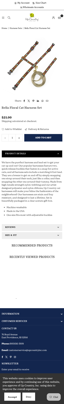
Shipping (6, 121)
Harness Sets (16, 28)
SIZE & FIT (11, 235)
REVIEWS (10, 227)
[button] (59, 17)
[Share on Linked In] (38, 100)
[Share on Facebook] (24, 100)
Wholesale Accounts (33, 7)
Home (4, 28)
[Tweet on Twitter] (29, 100)
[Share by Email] (47, 100)
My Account (23, 2)
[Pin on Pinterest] (33, 100)
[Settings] (53, 17)
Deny (29, 397)
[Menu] (3, 17)
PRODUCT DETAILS (15, 154)
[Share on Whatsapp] (42, 100)
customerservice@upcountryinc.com (27, 350)
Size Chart (40, 2)
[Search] (9, 17)
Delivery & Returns (38, 129)
